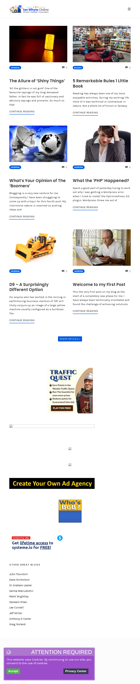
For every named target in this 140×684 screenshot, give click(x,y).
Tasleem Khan (18, 602)
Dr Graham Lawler (20, 585)
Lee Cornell (16, 607)
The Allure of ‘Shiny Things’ (37, 81)
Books (78, 67)
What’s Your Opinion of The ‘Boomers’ (37, 183)
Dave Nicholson (19, 579)
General (15, 67)
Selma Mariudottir (21, 591)
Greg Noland (17, 624)
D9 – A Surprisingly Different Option (28, 287)
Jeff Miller (15, 613)
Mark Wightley (18, 596)
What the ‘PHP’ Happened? (101, 180)
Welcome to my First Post (99, 284)
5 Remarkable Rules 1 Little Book (100, 83)
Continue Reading (21, 111)
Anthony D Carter (20, 618)
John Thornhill (18, 574)
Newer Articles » (70, 339)
